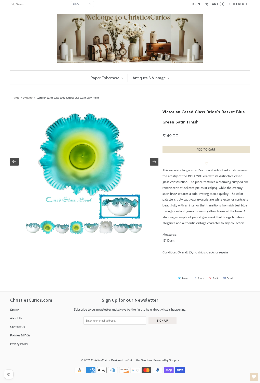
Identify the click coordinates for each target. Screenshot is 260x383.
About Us (16, 318)
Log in (194, 4)
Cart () (216, 4)
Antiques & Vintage (149, 77)
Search (14, 310)
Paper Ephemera (104, 77)
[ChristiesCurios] (130, 40)
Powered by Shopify (166, 360)
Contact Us (17, 327)
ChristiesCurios (100, 360)
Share (200, 278)
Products (27, 97)
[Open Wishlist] (254, 377)
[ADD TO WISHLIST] (206, 163)
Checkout (238, 4)
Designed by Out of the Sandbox (131, 360)
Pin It (215, 278)
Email (230, 278)
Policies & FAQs (20, 335)
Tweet (185, 278)
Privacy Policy (19, 344)
